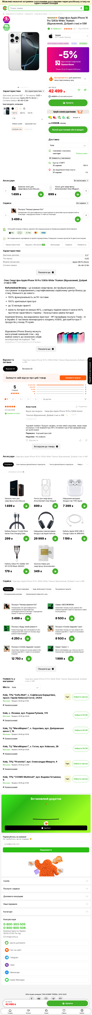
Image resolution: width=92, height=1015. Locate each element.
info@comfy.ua (12, 937)
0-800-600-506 (14, 928)
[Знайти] (86, 8)
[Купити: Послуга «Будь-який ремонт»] (28, 638)
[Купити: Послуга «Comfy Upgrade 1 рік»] (72, 638)
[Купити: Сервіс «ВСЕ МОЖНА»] (72, 618)
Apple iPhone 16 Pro (56, 14)
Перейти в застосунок (90, 372)
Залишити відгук (73, 378)
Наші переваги (10, 904)
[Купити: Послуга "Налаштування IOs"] (28, 618)
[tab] (13, 245)
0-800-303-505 (14, 924)
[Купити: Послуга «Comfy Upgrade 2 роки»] (29, 659)
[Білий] (16, 108)
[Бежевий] (20, 108)
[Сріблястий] (24, 108)
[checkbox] (12, 471)
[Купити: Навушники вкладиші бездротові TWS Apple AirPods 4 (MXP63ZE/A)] (84, 506)
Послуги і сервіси (11, 888)
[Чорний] (13, 108)
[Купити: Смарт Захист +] (71, 659)
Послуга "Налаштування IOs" (31, 209)
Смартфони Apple (40, 14)
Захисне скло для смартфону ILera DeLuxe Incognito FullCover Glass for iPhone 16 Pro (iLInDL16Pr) (30, 188)
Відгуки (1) (10, 369)
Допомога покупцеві (13, 896)
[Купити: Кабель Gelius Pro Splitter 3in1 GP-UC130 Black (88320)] (26, 571)
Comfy (6, 881)
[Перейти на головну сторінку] (4, 14)
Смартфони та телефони (14, 14)
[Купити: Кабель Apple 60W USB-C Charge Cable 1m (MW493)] (84, 538)
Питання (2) (27, 369)
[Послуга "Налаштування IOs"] (13, 210)
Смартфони (29, 14)
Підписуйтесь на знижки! (14, 837)
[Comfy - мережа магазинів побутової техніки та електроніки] (5, 8)
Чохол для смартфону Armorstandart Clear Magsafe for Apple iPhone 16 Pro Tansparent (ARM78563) (67, 188)
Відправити (46, 850)
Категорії (7, 912)
